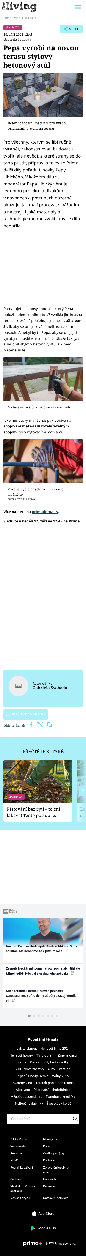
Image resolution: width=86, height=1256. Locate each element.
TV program (45, 1055)
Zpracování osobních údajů (56, 1170)
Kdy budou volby (56, 1062)
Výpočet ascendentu (26, 1097)
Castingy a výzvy (53, 1153)
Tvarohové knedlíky (60, 1097)
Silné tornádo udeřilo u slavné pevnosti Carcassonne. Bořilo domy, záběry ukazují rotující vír (41, 996)
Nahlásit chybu (20, 1198)
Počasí (35, 1062)
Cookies (15, 1179)
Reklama (16, 1153)
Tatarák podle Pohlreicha (55, 1083)
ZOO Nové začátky (30, 1069)
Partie (21, 1062)
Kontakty (49, 1160)
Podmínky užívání (21, 1167)
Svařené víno (22, 1083)
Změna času (67, 1055)
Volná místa (18, 1146)
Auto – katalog (58, 1069)
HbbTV (14, 1160)
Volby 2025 (60, 1076)
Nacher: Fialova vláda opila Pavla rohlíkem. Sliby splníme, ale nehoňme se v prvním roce (41, 948)
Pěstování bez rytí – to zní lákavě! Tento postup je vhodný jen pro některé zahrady (33, 812)
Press (47, 1146)
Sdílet (69, 30)
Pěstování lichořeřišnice (51, 1090)
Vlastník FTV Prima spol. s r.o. (22, 1189)
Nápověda (49, 1179)
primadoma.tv (45, 511)
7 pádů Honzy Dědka (32, 1076)
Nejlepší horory (21, 1055)
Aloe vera (23, 1090)
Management (51, 1139)
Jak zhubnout (27, 1049)
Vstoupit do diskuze (28, 714)
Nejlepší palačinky (29, 1103)
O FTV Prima (18, 1139)
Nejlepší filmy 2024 (54, 1049)
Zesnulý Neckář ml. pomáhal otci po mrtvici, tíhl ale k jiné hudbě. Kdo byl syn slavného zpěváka (43, 971)
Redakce (49, 1186)
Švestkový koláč (58, 1103)
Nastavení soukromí (56, 1198)
